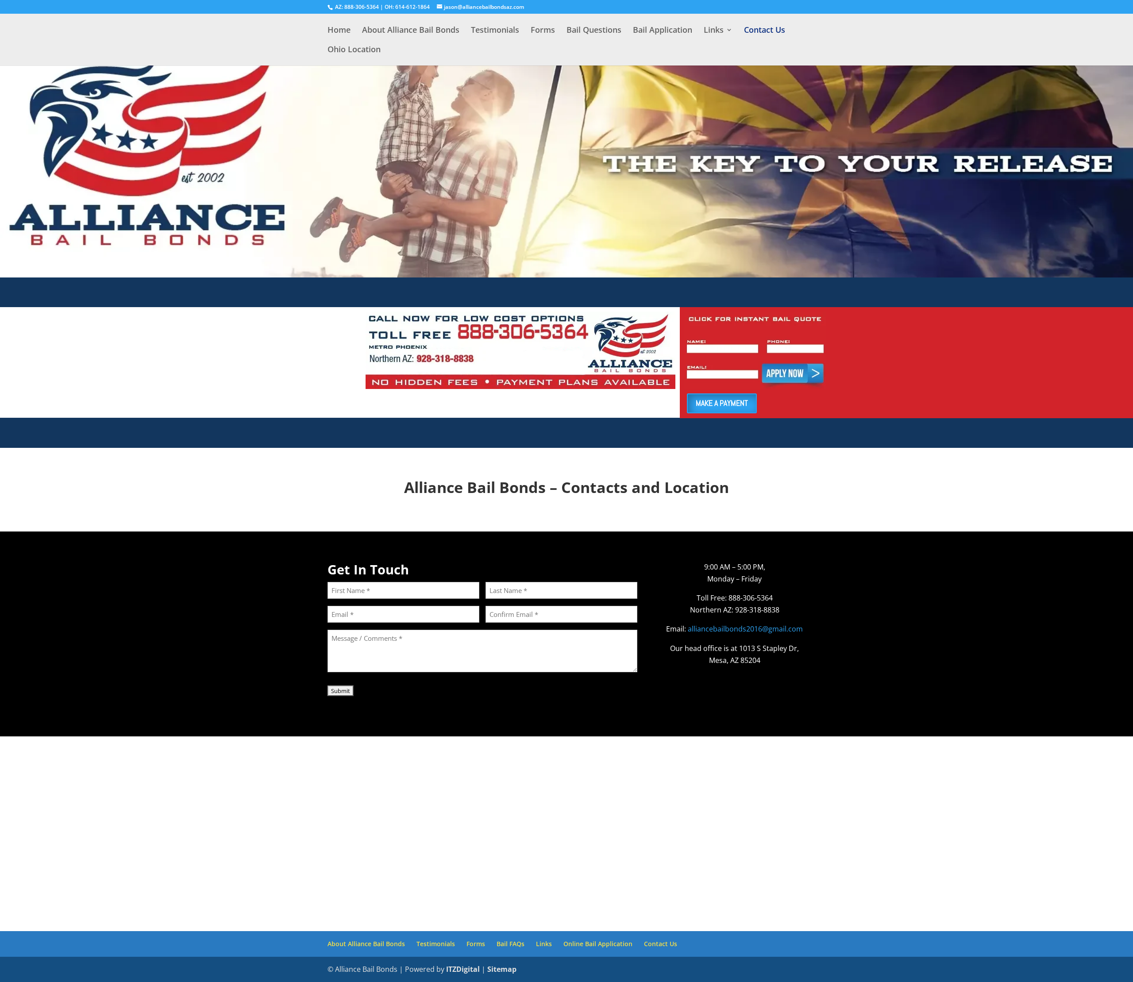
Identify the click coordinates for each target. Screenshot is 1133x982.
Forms (543, 31)
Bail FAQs (510, 944)
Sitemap (501, 969)
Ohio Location (354, 50)
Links (714, 31)
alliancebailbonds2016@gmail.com (745, 629)
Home (339, 31)
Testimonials (495, 31)
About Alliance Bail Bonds (410, 31)
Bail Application (662, 31)
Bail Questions (593, 31)
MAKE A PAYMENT (722, 403)
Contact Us (764, 31)
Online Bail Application (597, 944)
